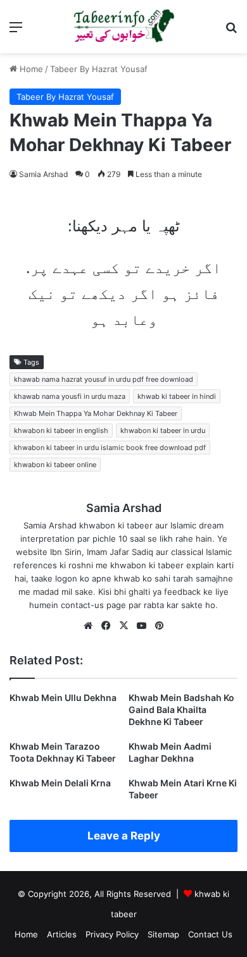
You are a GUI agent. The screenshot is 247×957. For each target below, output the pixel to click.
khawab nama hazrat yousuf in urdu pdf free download (103, 379)
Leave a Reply (123, 835)
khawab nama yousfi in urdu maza (69, 396)
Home (30, 69)
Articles (62, 934)
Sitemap (163, 934)
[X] (123, 625)
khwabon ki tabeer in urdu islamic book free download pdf (110, 447)
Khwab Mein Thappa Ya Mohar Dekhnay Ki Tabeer (95, 413)
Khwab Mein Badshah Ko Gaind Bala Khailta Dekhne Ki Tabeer (181, 709)
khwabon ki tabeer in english (61, 430)
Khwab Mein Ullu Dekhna (63, 697)
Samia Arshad (43, 174)
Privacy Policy (112, 934)
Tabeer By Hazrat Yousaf (99, 69)
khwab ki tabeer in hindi (176, 396)
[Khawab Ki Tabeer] (123, 26)
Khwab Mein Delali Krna (60, 782)
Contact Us (210, 934)
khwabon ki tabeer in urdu (162, 430)
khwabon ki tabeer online (55, 464)
